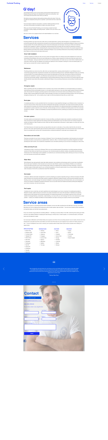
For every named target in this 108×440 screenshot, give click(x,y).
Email (25, 316)
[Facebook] (25, 341)
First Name (26, 310)
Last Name (44, 310)
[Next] (104, 269)
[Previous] (3, 269)
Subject (43, 316)
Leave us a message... (29, 323)
